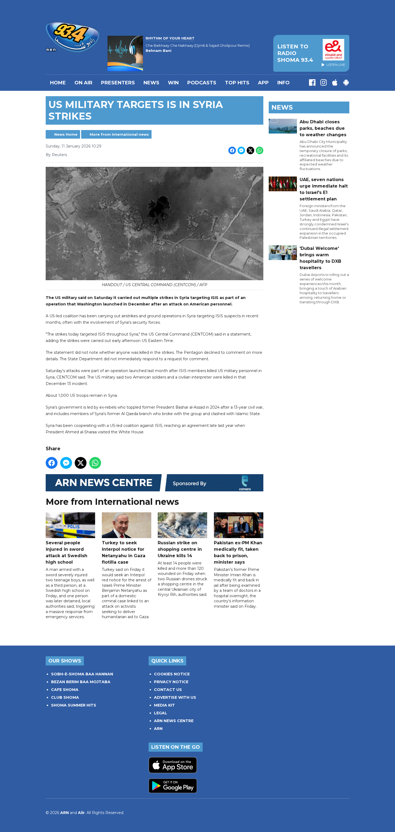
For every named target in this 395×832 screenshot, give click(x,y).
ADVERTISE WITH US (175, 697)
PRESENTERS (118, 83)
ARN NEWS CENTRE (173, 720)
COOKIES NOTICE (172, 674)
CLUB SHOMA (65, 697)
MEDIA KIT (164, 705)
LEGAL (160, 713)
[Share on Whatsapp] (259, 150)
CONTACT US (168, 689)
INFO (283, 83)
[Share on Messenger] (241, 150)
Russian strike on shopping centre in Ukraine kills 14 (180, 549)
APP (263, 83)
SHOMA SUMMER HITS (73, 705)
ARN (158, 728)
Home (58, 83)
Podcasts (201, 83)
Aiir (81, 812)
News (151, 83)
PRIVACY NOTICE (171, 681)
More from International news (119, 134)
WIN (173, 83)
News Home (65, 134)
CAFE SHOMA (64, 689)
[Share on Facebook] (232, 150)
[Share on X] (250, 150)
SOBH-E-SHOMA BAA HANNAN (82, 674)
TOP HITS (237, 83)
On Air (83, 83)
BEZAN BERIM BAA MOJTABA (80, 681)
